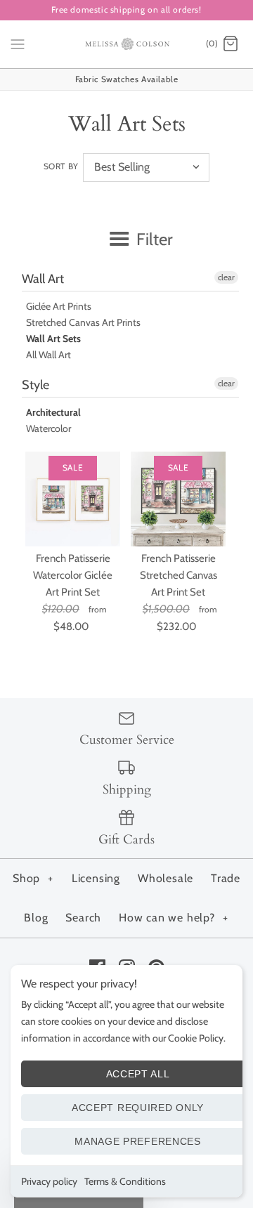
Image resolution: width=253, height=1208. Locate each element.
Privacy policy (49, 1181)
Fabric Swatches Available (127, 79)
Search (83, 917)
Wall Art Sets (53, 338)
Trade (225, 878)
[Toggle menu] (17, 43)
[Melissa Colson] (126, 44)
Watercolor (48, 428)
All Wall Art (48, 354)
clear (226, 277)
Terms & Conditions (125, 1181)
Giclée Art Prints (58, 306)
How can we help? (173, 917)
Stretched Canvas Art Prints (83, 322)
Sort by (61, 166)
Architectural (53, 412)
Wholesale (165, 878)
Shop (33, 878)
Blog (36, 917)
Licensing (96, 878)
